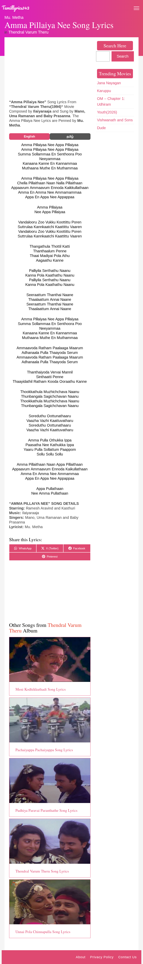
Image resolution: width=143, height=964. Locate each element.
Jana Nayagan (109, 83)
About (80, 957)
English (29, 136)
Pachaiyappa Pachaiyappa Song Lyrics (44, 749)
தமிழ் (70, 136)
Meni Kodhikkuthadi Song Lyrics (40, 689)
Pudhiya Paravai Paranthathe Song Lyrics (46, 810)
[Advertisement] (49, 68)
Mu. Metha (13, 17)
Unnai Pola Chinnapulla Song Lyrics (42, 931)
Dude (101, 128)
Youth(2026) (107, 112)
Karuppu (104, 91)
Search (122, 56)
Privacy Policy (102, 957)
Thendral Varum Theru (28, 32)
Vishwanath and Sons (115, 120)
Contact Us (127, 957)
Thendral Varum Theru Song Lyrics (42, 871)
